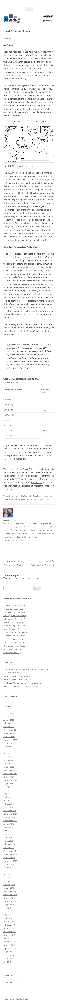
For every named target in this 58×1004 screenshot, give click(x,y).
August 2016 (8, 951)
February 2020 (9, 844)
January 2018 (8, 928)
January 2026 (8, 713)
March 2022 (8, 760)
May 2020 (7, 834)
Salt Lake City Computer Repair (16, 619)
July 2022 (7, 746)
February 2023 (9, 723)
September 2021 (10, 780)
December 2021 (9, 770)
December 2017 (9, 931)
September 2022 (10, 740)
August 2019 (8, 864)
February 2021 (9, 804)
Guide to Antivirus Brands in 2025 (17, 676)
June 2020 (7, 830)
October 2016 (9, 945)
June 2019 (7, 871)
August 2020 (8, 824)
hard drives (36, 482)
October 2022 (9, 736)
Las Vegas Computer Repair (14, 612)
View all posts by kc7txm (14, 540)
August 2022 (8, 743)
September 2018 (10, 901)
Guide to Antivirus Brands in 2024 (17, 679)
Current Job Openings (12, 652)
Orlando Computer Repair (14, 646)
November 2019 (10, 854)
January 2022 (8, 767)
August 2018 (8, 904)
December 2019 (9, 851)
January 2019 (8, 888)
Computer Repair (31, 496)
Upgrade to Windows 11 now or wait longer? (21, 686)
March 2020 (8, 841)
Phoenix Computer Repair (14, 605)
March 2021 (8, 800)
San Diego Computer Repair (14, 615)
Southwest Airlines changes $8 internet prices (22, 683)
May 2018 (7, 915)
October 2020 (9, 817)
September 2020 (10, 820)
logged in (20, 578)
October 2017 (9, 935)
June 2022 (7, 750)
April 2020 (7, 837)
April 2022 (7, 757)
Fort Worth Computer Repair (15, 632)
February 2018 (9, 925)
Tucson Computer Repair (13, 609)
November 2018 (10, 894)
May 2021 (7, 793)
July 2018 (7, 908)
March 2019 (8, 881)
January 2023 (8, 726)
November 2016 (10, 941)
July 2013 (7, 962)
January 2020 (8, 847)
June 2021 (7, 790)
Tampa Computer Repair (13, 642)
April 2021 (7, 797)
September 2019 (10, 861)
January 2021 (8, 807)
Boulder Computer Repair (14, 625)
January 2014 (8, 955)
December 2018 (9, 891)
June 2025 (7, 716)
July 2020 (7, 827)
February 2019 (9, 884)
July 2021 (7, 787)
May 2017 (7, 938)
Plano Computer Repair (13, 639)
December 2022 (9, 730)
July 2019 (7, 867)
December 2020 (9, 810)
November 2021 (10, 773)
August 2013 (8, 958)
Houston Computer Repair (14, 649)
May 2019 (7, 874)
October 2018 (9, 898)
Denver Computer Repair (13, 622)
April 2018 (7, 918)
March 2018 (8, 921)
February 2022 (9, 763)
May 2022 (7, 753)
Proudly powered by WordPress (15, 999)
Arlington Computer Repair (14, 636)
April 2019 (7, 878)
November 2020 (10, 814)
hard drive (18, 499)
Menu (29, 9)
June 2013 (7, 965)
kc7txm (47, 499)
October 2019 (9, 857)
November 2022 (10, 733)
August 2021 (8, 783)
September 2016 (10, 948)
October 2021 (9, 777)
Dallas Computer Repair (13, 629)
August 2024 (8, 720)
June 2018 (7, 911)
